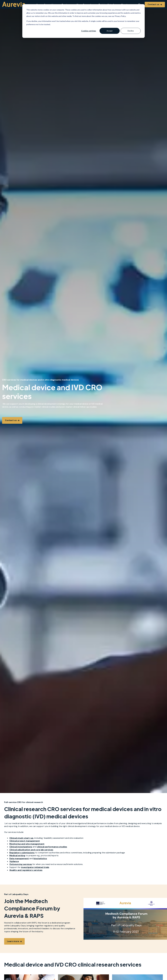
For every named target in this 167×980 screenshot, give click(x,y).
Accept (110, 31)
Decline (131, 31)
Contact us (154, 4)
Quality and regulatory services (25, 870)
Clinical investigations (20, 846)
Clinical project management (24, 840)
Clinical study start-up (21, 838)
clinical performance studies (52, 846)
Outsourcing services (20, 864)
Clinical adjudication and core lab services (31, 849)
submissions (22, 852)
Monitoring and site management (26, 843)
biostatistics (40, 858)
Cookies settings (88, 31)
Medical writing (17, 855)
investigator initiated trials (35, 867)
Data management (19, 858)
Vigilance (14, 861)
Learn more (13, 941)
